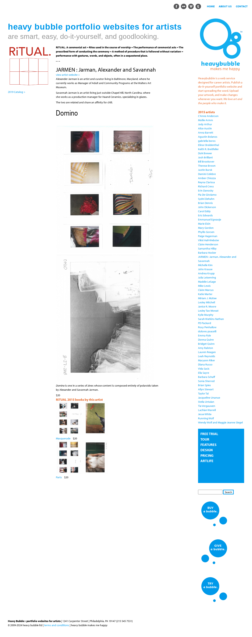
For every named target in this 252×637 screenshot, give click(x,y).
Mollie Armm (205, 120)
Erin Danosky (205, 190)
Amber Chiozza (207, 178)
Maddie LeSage (207, 281)
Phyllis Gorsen (206, 232)
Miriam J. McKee (207, 298)
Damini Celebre (207, 174)
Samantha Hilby (207, 248)
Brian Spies (204, 385)
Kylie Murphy (205, 315)
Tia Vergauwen (206, 406)
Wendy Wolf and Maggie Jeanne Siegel (220, 422)
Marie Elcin (204, 223)
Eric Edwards (205, 215)
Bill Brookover (206, 161)
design (206, 450)
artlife (206, 461)
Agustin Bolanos (207, 136)
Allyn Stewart (206, 389)
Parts (59, 477)
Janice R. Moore (207, 306)
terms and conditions (56, 625)
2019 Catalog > (16, 92)
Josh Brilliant (205, 157)
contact (242, 6)
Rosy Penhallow (207, 327)
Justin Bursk (205, 170)
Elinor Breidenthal (208, 145)
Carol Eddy (204, 211)
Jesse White (204, 414)
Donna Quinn (206, 339)
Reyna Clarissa (206, 182)
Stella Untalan (206, 401)
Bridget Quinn (206, 344)
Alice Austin (205, 128)
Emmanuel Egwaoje (209, 219)
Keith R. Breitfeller (208, 149)
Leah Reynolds (206, 356)
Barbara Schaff (206, 377)
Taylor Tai (203, 393)
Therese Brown (207, 165)
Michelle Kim (205, 265)
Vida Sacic (203, 368)
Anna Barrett (205, 132)
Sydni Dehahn (206, 199)
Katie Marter (205, 294)
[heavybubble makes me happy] (221, 73)
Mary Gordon (206, 228)
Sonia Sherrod (206, 381)
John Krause (205, 269)
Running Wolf (206, 418)
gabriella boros (207, 141)
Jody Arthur (205, 124)
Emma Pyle (204, 335)
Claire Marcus (206, 290)
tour (204, 439)
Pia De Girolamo (207, 194)
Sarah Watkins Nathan (211, 319)
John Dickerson (207, 207)
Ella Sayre (203, 373)
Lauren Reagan (207, 352)
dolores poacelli (207, 331)
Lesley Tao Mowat (208, 310)
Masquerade (63, 438)
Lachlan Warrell (207, 410)
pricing (206, 455)
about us (225, 6)
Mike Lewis (204, 286)
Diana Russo (205, 364)
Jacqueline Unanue (209, 397)
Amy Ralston (205, 348)
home (211, 6)
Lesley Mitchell (206, 302)
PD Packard (204, 323)
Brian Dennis (205, 203)
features (208, 444)
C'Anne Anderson (208, 116)
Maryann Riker (206, 360)
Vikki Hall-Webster (208, 240)
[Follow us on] (176, 6)
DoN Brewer (205, 153)
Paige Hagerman (207, 236)
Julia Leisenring (207, 277)
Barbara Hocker (207, 252)
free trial (209, 434)
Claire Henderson (208, 244)
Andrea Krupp (206, 273)
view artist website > (68, 75)
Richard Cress (206, 186)
